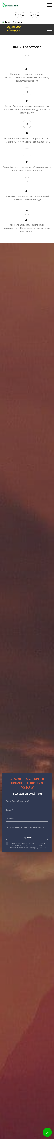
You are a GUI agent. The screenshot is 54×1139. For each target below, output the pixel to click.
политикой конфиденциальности (32, 847)
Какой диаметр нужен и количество (24, 827)
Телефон (10, 818)
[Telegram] (23, 15)
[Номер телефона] (16, 15)
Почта (8, 810)
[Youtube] (31, 15)
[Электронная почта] (38, 15)
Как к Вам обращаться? (17, 801)
